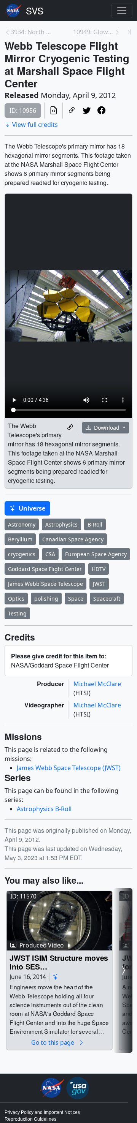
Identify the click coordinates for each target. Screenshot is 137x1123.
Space (75, 598)
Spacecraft (106, 598)
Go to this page (53, 1042)
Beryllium (20, 539)
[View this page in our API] (53, 111)
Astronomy (21, 524)
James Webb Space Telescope (45, 583)
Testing (17, 613)
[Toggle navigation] (121, 10)
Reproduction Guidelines (30, 1119)
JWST (99, 583)
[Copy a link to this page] (72, 110)
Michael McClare (97, 684)
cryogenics (21, 554)
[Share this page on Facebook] (101, 111)
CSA (50, 554)
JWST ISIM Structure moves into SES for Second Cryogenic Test (59, 962)
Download (106, 427)
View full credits (35, 124)
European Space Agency (96, 554)
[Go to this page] (59, 920)
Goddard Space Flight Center (45, 569)
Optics (16, 598)
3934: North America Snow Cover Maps (31, 32)
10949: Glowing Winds (93, 32)
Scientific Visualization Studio (34, 10)
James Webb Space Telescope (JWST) (69, 768)
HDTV (98, 569)
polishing (46, 598)
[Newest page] (129, 31)
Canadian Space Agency (73, 539)
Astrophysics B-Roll (44, 809)
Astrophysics (61, 524)
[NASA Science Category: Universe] (56, 977)
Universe (31, 508)
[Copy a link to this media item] (70, 427)
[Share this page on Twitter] (86, 111)
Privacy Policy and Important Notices (42, 1112)
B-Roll (95, 524)
